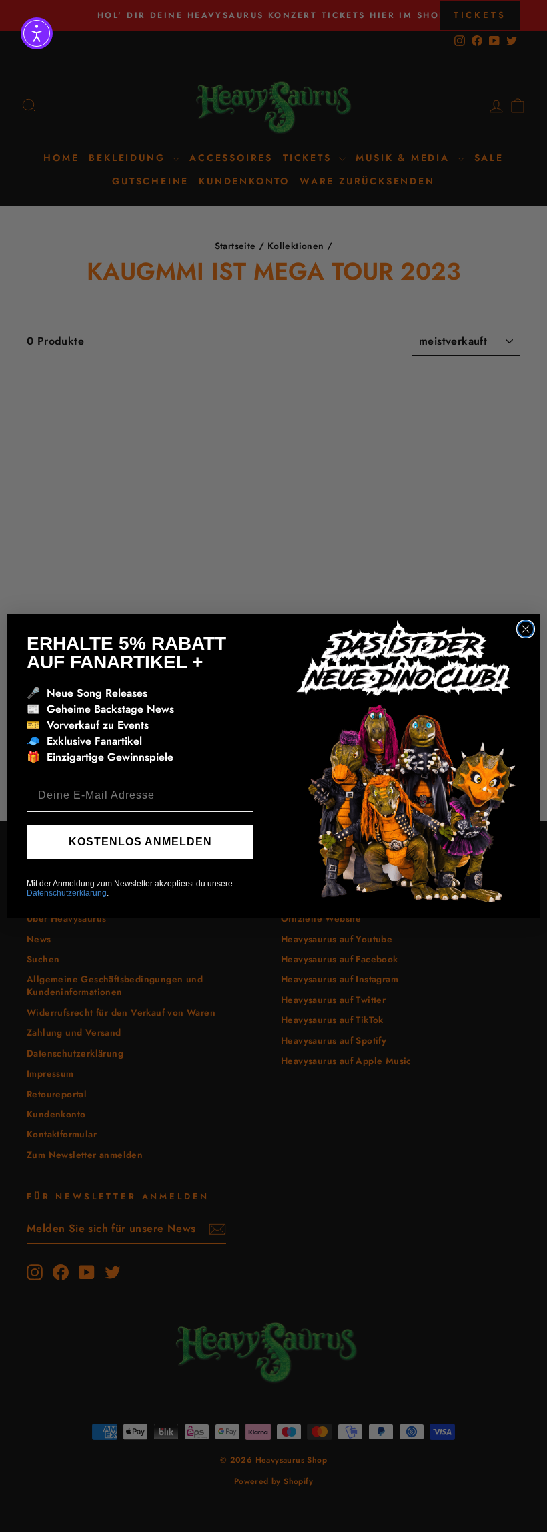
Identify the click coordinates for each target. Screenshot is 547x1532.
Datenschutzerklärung (67, 893)
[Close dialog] (526, 629)
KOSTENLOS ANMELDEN (140, 841)
